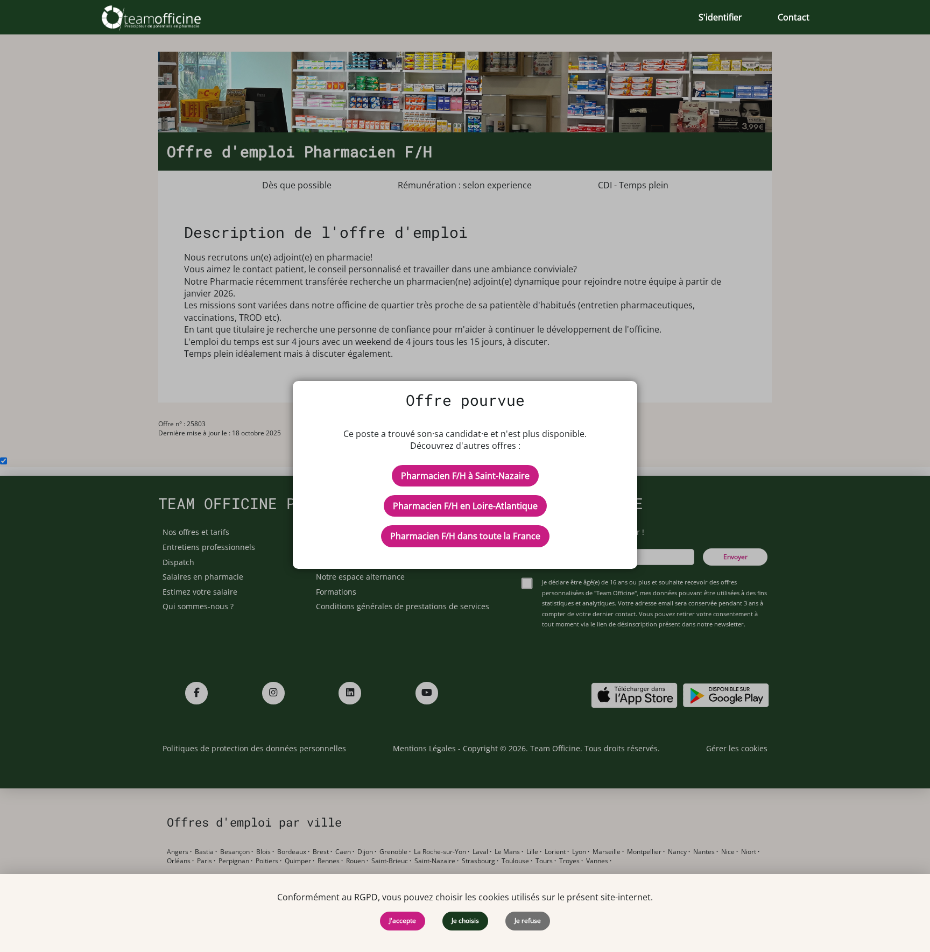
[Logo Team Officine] (163, 17)
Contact (793, 17)
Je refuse (528, 920)
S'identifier (720, 17)
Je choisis (465, 920)
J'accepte (402, 920)
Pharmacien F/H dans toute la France (465, 536)
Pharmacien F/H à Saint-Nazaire (465, 476)
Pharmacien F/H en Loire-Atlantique (465, 506)
